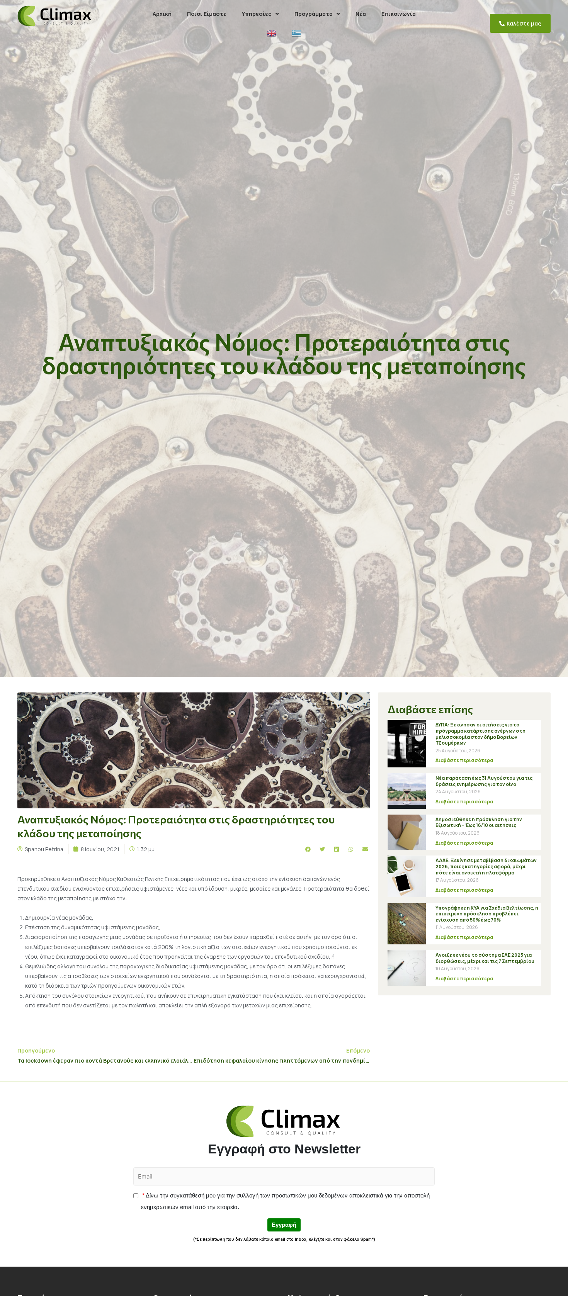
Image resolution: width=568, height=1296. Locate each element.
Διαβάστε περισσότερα (464, 760)
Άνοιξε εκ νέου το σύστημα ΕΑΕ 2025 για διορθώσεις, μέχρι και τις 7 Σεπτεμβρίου (484, 958)
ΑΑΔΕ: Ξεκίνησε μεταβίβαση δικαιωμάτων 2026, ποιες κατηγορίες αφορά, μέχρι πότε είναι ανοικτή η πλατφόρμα (486, 866)
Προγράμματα (313, 13)
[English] (271, 33)
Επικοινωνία (398, 13)
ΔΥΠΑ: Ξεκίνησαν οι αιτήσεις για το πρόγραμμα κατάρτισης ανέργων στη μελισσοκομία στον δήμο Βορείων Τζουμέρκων (480, 733)
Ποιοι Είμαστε (206, 13)
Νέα (360, 13)
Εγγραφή (284, 1224)
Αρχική (162, 13)
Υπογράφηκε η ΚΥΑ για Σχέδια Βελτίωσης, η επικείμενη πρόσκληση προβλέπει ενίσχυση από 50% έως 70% (486, 914)
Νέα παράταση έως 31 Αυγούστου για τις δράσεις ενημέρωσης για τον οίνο (483, 781)
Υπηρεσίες (257, 13)
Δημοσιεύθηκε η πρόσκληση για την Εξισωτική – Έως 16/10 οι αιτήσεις (478, 822)
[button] (520, 23)
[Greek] (296, 33)
